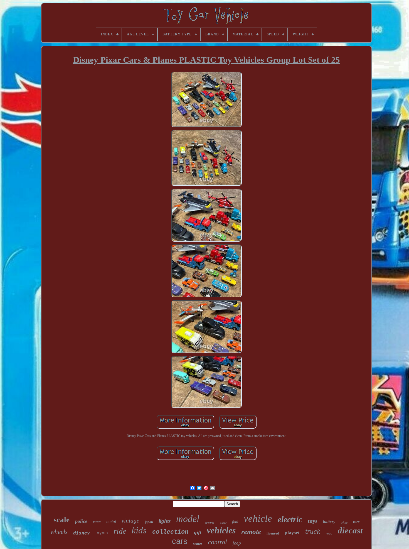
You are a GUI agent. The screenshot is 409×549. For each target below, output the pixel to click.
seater (197, 543)
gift (197, 532)
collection (170, 532)
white (344, 522)
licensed (273, 533)
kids (139, 530)
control (217, 542)
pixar (223, 522)
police (81, 521)
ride (120, 531)
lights (165, 521)
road (329, 533)
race (97, 521)
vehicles (221, 530)
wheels (59, 531)
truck (312, 531)
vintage (130, 520)
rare (356, 522)
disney (81, 533)
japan (149, 522)
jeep (237, 543)
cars (180, 541)
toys (312, 521)
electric (290, 519)
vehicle (258, 518)
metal (111, 521)
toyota (101, 532)
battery (329, 521)
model (187, 519)
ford (235, 522)
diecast (350, 530)
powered (209, 522)
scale (62, 520)
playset (292, 532)
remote (251, 531)
